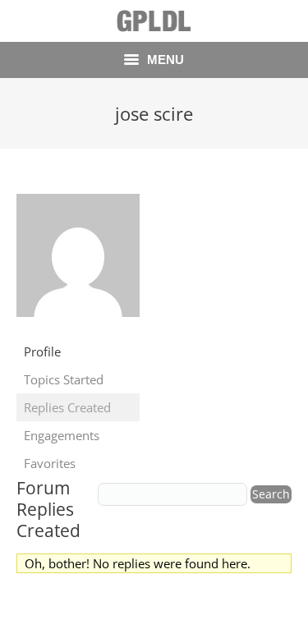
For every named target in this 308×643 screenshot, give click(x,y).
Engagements (61, 435)
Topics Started (63, 379)
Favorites (50, 463)
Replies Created (67, 407)
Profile (42, 351)
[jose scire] (78, 328)
